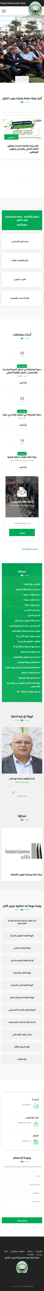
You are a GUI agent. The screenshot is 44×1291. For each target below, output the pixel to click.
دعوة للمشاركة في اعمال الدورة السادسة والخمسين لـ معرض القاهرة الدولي (22, 370)
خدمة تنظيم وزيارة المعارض (29, 662)
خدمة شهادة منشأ (32, 604)
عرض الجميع (23, 795)
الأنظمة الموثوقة (17, 1286)
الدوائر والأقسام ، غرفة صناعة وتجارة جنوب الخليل (22, 218)
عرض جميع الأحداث (29, 548)
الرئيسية (39, 1251)
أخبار (5, 1251)
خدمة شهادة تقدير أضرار (30, 651)
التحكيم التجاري (34, 615)
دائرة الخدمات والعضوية (19, 298)
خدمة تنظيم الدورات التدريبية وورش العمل (22, 667)
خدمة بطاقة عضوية (32, 599)
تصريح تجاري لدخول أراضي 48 (28, 636)
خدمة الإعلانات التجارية (30, 672)
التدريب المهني (20, 279)
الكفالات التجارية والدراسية (29, 641)
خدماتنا (30, 1251)
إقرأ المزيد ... (22, 382)
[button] (13, 792)
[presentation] (18, 79)
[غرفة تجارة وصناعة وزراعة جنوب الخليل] (22, 1266)
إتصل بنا (30, 1254)
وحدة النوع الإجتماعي (19, 241)
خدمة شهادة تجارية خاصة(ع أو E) (26, 646)
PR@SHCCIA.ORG (24, 1122)
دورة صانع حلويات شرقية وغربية (22, 456)
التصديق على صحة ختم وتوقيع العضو (24, 625)
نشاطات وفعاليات (17, 1251)
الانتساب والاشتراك (32, 584)
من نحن (39, 1254)
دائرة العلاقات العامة (20, 260)
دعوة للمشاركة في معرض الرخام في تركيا (22, 414)
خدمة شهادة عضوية (31, 594)
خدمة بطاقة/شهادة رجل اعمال (27, 620)
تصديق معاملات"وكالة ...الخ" (28, 691)
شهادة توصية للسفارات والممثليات (25, 630)
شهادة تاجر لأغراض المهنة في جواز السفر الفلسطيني (23, 684)
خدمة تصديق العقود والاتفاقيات (26, 656)
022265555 (26, 1104)
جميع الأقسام (22, 224)
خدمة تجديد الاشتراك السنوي (28, 589)
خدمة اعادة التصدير (32, 610)
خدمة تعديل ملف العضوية (29, 677)
